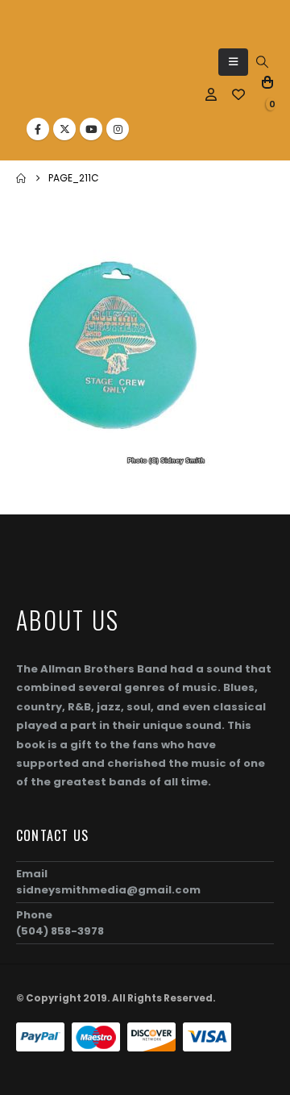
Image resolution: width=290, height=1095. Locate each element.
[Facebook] (38, 129)
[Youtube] (91, 129)
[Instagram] (117, 129)
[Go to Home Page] (21, 178)
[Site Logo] (52, 69)
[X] (64, 129)
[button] (233, 62)
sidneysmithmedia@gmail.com (108, 889)
